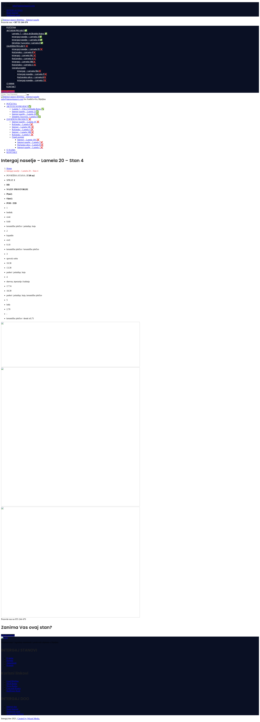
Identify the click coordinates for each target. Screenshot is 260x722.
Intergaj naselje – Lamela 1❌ (31, 80)
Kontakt (9, 665)
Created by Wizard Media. (28, 718)
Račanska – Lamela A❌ (24, 58)
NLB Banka (11, 683)
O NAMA (10, 83)
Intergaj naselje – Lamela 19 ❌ (27, 49)
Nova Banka (11, 686)
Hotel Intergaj (12, 13)
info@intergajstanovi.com (24, 6)
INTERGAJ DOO (14, 10)
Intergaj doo (11, 706)
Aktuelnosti (11, 663)
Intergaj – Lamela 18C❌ (24, 55)
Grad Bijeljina (12, 681)
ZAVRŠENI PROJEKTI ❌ (17, 46)
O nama (9, 658)
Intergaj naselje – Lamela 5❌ (32, 74)
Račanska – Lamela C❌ (24, 64)
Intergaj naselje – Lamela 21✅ (27, 36)
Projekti (9, 660)
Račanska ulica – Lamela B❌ (31, 77)
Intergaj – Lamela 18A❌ (29, 71)
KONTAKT (11, 86)
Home (9, 168)
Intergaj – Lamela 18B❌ (24, 61)
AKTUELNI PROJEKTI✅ (16, 30)
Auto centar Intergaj (15, 714)
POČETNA (11, 27)
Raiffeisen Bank (13, 691)
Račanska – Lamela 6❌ (24, 52)
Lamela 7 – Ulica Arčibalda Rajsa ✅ (29, 33)
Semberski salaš (13, 15)
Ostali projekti (19, 67)
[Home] (20, 97)
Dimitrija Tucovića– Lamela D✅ (27, 42)
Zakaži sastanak (8, 91)
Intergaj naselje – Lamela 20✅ (27, 39)
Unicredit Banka (13, 688)
